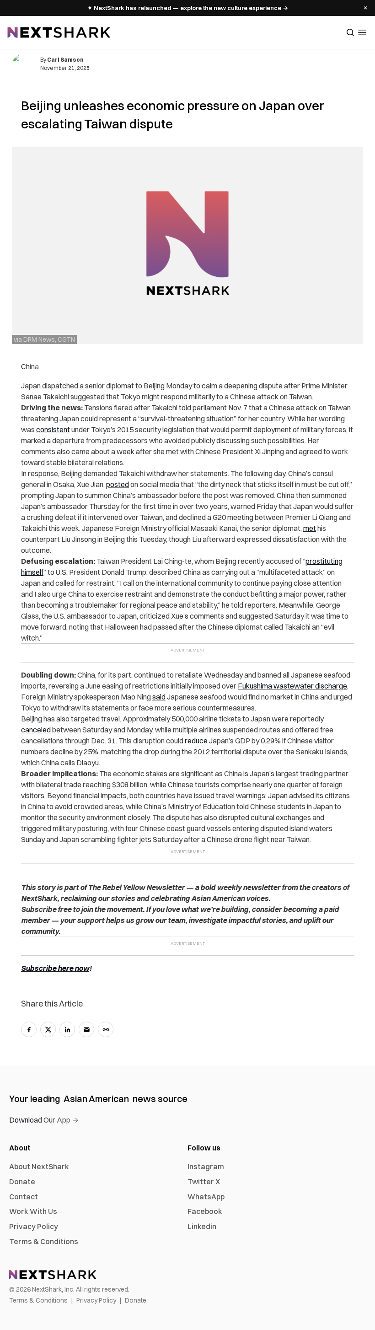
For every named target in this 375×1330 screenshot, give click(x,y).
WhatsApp (206, 1196)
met (309, 528)
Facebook (205, 1211)
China (30, 366)
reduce (196, 740)
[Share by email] (86, 1029)
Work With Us (33, 1211)
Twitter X (204, 1181)
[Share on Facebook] (29, 1029)
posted (117, 484)
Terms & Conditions (43, 1241)
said (159, 696)
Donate (22, 1181)
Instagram (206, 1166)
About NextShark (39, 1166)
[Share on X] (48, 1029)
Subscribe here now (55, 968)
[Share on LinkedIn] (67, 1029)
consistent (53, 429)
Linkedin (202, 1226)
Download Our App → (44, 1119)
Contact (23, 1196)
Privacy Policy (33, 1226)
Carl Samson (65, 59)
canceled (36, 729)
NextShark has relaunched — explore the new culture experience (187, 7)
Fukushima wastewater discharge (292, 685)
